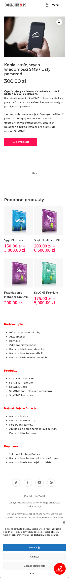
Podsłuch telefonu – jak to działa (30, 462)
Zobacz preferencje (34, 565)
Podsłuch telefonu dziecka (26, 349)
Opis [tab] (34, 173)
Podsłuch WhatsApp (22, 420)
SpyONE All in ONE (21, 378)
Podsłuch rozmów (21, 424)
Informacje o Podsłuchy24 (26, 332)
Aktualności (17, 336)
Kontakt (14, 340)
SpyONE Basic (18, 386)
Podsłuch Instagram (22, 433)
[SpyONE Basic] (18, 220)
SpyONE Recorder (21, 395)
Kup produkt (20, 141)
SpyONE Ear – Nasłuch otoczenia (30, 391)
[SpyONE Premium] (48, 272)
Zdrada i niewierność (22, 345)
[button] (64, 522)
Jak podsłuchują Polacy (24, 454)
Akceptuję (34, 547)
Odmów (34, 556)
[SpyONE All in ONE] (48, 220)
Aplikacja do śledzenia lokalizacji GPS (33, 428)
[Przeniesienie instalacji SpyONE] (18, 272)
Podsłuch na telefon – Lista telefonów (33, 458)
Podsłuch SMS (18, 416)
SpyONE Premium (21, 382)
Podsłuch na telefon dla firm (27, 353)
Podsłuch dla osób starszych (28, 357)
